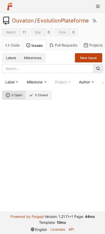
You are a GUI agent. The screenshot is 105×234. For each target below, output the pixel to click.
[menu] (39, 229)
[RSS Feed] (94, 20)
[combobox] (12, 82)
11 (24, 32)
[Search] (98, 68)
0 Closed (41, 95)
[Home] (10, 6)
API (71, 229)
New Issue (88, 58)
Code (15, 45)
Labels (11, 58)
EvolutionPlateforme (63, 20)
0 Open (17, 95)
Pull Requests (66, 45)
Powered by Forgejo (27, 216)
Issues (37, 45)
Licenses (57, 229)
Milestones (33, 58)
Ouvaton (23, 20)
